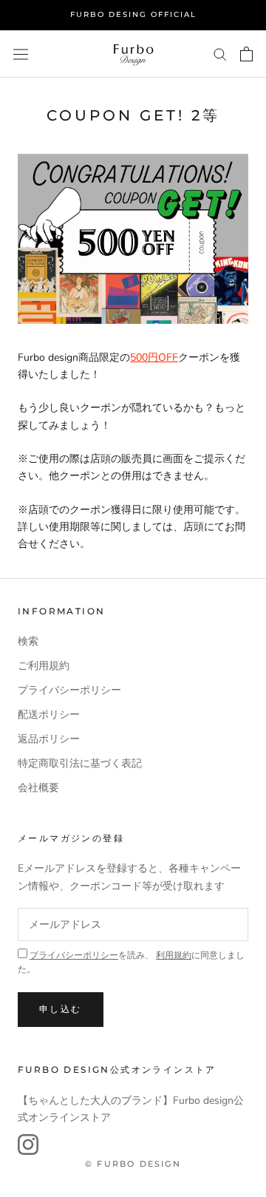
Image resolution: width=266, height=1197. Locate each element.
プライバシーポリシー (69, 690)
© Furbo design (133, 1164)
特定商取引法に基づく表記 (80, 763)
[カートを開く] (246, 54)
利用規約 (173, 955)
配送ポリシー (49, 715)
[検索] (220, 53)
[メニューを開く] (20, 53)
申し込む (60, 1008)
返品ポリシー (49, 739)
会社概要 (38, 788)
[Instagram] (28, 1144)
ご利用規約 (43, 666)
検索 (28, 641)
